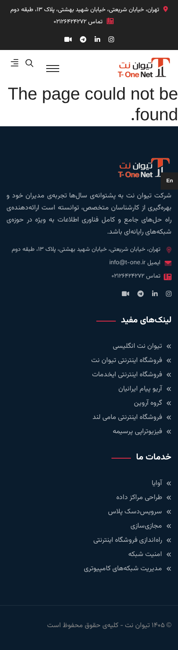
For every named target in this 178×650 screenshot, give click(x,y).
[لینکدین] (97, 40)
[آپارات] (68, 40)
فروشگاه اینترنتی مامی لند (127, 417)
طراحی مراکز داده (139, 497)
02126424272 (70, 22)
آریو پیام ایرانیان (140, 389)
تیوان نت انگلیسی (137, 346)
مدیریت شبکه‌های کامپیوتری (123, 568)
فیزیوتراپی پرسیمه (137, 431)
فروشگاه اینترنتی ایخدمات (127, 374)
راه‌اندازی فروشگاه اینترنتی (127, 540)
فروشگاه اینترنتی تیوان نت (126, 360)
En (169, 181)
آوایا (157, 483)
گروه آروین (148, 403)
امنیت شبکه (145, 554)
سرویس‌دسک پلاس (135, 511)
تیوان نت (137, 625)
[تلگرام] (83, 40)
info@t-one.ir (127, 263)
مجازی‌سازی (146, 526)
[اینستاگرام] (111, 40)
